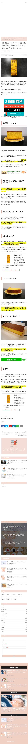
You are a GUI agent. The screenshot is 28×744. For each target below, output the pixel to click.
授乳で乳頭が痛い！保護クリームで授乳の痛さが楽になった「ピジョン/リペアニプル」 (17, 672)
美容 (11, 599)
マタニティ (11, 596)
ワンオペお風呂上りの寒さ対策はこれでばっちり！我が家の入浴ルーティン (17, 469)
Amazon (6, 270)
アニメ (3, 594)
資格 (8, 599)
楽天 (15, 270)
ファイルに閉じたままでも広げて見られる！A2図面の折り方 (14, 527)
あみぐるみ (8, 594)
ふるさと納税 (19, 594)
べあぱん (4, 50)
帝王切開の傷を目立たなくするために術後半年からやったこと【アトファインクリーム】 (14, 542)
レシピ (20, 596)
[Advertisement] (14, 19)
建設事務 (3, 599)
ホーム (3, 38)
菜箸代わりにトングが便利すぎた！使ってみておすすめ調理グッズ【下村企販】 (17, 475)
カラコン (14, 594)
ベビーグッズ (4, 596)
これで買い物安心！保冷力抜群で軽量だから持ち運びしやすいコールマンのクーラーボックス (17, 462)
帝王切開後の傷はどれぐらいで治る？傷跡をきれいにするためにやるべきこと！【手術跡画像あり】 (14, 534)
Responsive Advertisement (7, 418)
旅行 (15, 599)
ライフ (7, 38)
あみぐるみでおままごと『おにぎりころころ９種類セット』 (14, 550)
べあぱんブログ (18, 741)
